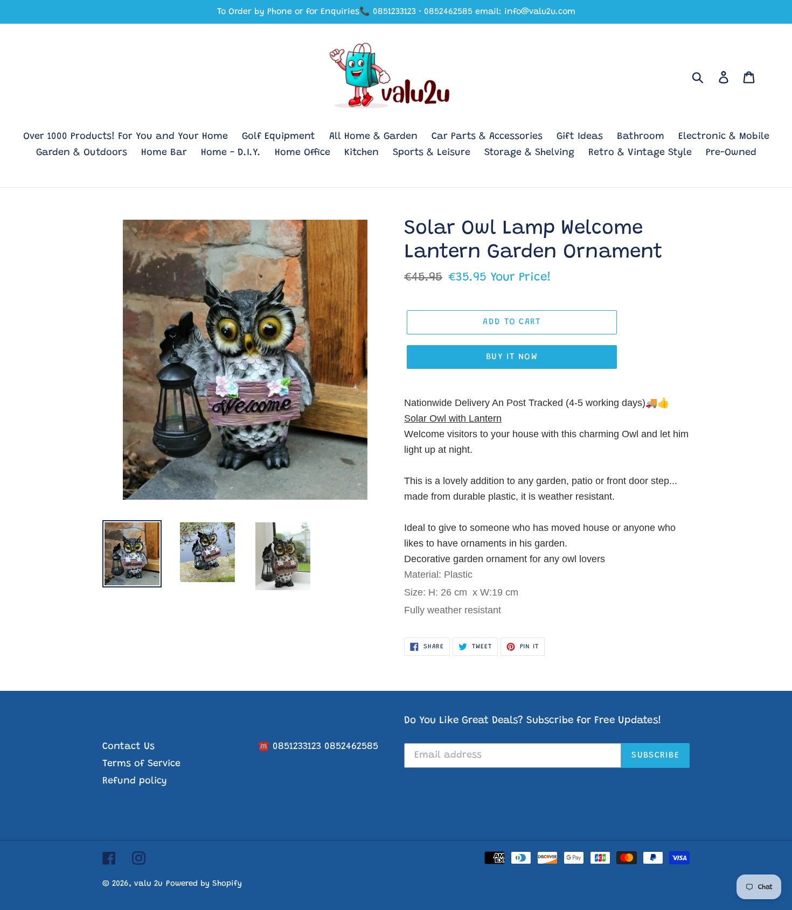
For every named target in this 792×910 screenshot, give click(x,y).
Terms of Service (141, 764)
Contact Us (128, 747)
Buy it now (512, 357)
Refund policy (134, 781)
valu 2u (148, 884)
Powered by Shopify (204, 884)
